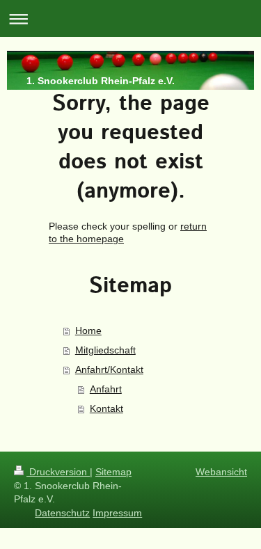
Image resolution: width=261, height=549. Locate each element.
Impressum (117, 512)
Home (88, 330)
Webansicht (221, 471)
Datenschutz (62, 512)
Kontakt (106, 408)
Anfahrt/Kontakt (109, 369)
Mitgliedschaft (105, 350)
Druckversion (58, 471)
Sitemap (113, 471)
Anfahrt (106, 389)
